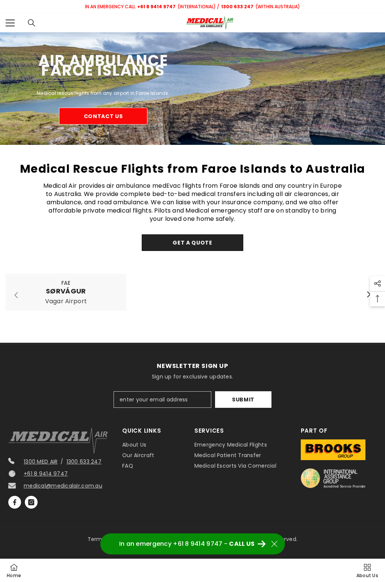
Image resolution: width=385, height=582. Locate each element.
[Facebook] (14, 502)
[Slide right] (368, 295)
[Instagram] (31, 502)
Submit (243, 399)
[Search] (31, 22)
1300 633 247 (84, 461)
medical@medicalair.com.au (63, 485)
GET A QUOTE (192, 242)
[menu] (10, 22)
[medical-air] (192, 88)
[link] (66, 292)
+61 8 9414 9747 (46, 473)
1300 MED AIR (41, 461)
